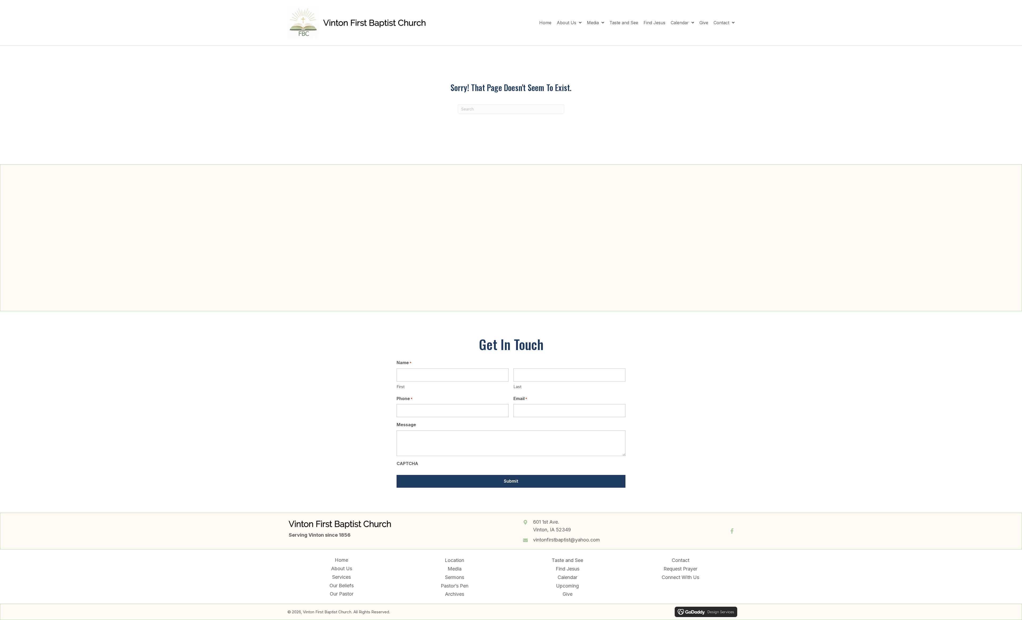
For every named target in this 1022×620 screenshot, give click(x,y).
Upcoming (567, 586)
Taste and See (567, 560)
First (401, 386)
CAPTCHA (407, 463)
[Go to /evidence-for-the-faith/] (551, 238)
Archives (454, 594)
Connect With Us (680, 577)
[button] (732, 531)
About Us (341, 568)
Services (341, 577)
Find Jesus (567, 569)
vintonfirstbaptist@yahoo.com (566, 540)
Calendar (567, 577)
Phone (405, 398)
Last (517, 386)
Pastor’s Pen (454, 586)
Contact (680, 560)
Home (341, 560)
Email (520, 398)
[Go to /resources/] (470, 234)
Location (454, 560)
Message (406, 424)
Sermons (454, 577)
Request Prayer (680, 569)
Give (567, 594)
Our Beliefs (341, 585)
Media (454, 569)
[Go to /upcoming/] (389, 234)
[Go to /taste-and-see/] (632, 233)
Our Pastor (341, 594)
